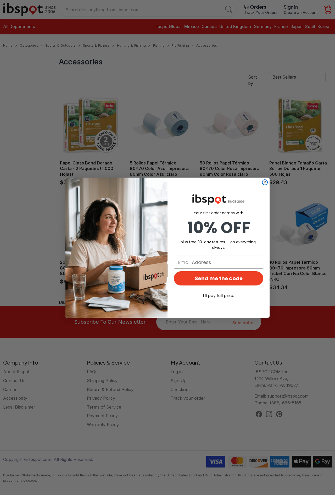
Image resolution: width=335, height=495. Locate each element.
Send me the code (219, 278)
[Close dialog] (264, 182)
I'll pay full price (218, 296)
